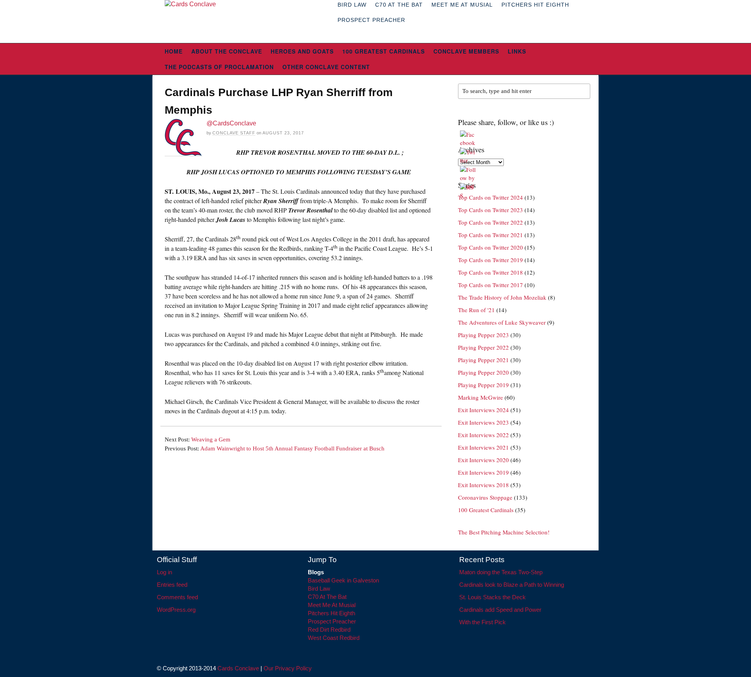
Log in (164, 572)
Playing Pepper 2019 (483, 385)
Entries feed (172, 584)
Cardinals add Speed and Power (500, 609)
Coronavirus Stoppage (485, 497)
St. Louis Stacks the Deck (492, 597)
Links (517, 51)
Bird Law (319, 588)
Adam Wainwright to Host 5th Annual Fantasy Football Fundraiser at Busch (292, 448)
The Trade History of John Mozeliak (502, 297)
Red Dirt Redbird (329, 629)
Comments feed (177, 597)
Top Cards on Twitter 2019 (490, 260)
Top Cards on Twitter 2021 (490, 235)
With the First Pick (482, 622)
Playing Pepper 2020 (483, 372)
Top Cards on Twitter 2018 (490, 272)
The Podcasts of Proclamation (219, 67)
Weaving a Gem (210, 439)
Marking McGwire (480, 397)
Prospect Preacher (371, 20)
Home (174, 51)
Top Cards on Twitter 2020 (490, 247)
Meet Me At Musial (332, 605)
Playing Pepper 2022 (483, 347)
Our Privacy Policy (288, 668)
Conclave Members (466, 51)
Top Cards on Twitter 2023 (490, 210)
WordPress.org (176, 609)
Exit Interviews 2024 (483, 410)
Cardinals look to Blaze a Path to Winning (511, 584)
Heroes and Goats (302, 51)
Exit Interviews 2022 (483, 435)
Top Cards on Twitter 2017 (490, 285)
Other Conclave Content (326, 67)
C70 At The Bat (327, 596)
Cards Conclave (238, 668)
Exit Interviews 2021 (483, 447)
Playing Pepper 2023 (483, 335)
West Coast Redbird (333, 637)
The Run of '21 (476, 310)
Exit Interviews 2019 (483, 472)
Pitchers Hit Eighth (331, 613)
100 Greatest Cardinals (383, 51)
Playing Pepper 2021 (483, 360)
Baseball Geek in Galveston (343, 580)
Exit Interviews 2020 (483, 460)
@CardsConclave (231, 123)
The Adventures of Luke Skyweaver (502, 322)
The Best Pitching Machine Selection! (504, 532)
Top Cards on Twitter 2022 (490, 222)
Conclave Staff (233, 132)
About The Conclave (226, 51)
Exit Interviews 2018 (483, 485)
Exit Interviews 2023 (483, 422)
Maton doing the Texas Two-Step (501, 572)
